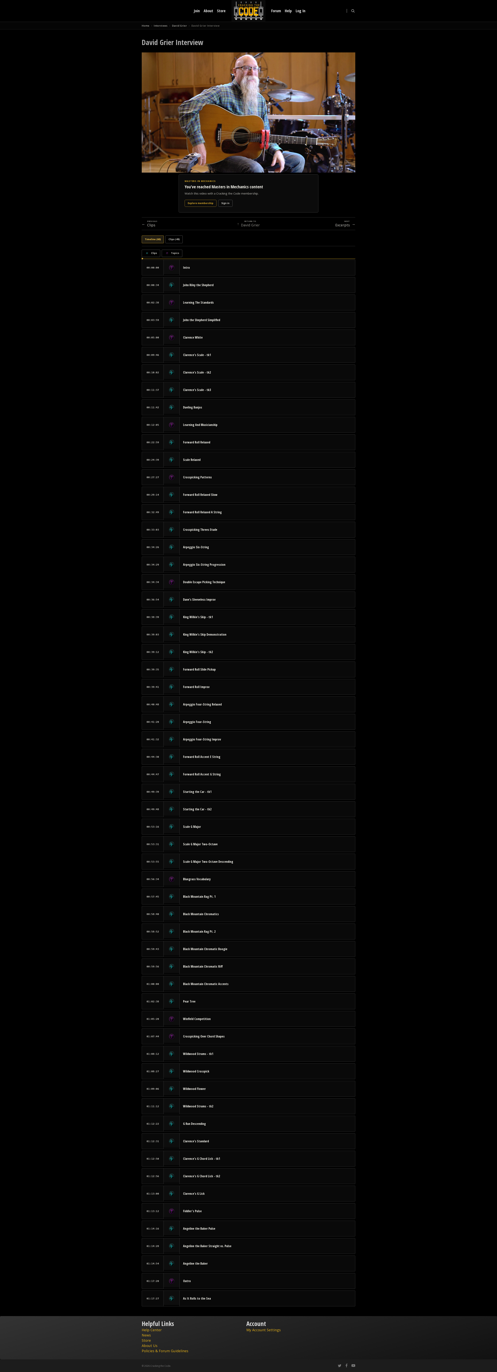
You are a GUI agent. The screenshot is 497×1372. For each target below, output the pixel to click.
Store (146, 1340)
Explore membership (200, 203)
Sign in (225, 203)
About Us (149, 1345)
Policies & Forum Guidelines (165, 1351)
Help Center (152, 1330)
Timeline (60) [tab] (153, 239)
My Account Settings (263, 1330)
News (146, 1335)
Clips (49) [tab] (174, 239)
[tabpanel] (248, 778)
